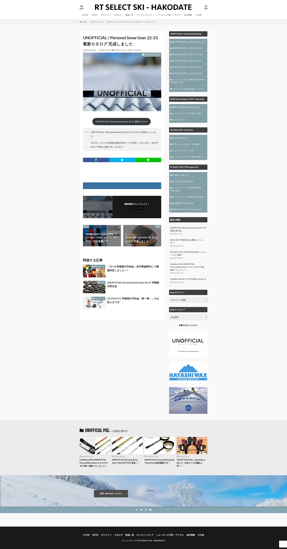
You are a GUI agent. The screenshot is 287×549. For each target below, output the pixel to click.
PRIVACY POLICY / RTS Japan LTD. (186, 209)
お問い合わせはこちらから (111, 493)
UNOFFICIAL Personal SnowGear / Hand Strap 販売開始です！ (159, 461)
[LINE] (148, 160)
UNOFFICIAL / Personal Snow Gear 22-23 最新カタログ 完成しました (131, 22)
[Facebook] (96, 160)
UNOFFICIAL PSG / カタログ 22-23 (187, 73)
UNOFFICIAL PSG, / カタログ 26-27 (187, 48)
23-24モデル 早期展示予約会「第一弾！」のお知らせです (133, 300)
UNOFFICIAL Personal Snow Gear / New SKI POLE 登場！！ (125, 461)
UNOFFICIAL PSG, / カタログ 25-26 (187, 54)
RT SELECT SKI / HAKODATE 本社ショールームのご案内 (188, 253)
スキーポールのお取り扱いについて (187, 89)
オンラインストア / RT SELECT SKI (186, 113)
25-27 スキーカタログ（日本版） (186, 144)
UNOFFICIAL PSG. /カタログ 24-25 (187, 61)
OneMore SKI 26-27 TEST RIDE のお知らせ (188, 279)
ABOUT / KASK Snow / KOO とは (186, 107)
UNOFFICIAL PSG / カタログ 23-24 (187, 67)
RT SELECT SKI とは (180, 175)
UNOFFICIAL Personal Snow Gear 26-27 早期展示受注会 (133, 284)
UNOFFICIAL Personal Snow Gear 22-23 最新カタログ (122, 121)
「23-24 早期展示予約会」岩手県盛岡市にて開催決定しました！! (133, 268)
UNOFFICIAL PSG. (96, 22)
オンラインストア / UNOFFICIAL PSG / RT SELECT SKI (187, 81)
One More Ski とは (180, 138)
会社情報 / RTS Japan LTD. (183, 203)
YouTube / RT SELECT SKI (182, 181)
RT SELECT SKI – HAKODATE (151, 540)
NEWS (130, 50)
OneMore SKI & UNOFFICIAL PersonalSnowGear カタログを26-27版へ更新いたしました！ (187, 267)
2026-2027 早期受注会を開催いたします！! (186, 241)
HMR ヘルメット (99, 266)
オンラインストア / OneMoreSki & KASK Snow (185, 189)
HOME (84, 22)
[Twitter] (122, 160)
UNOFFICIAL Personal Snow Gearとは (188, 42)
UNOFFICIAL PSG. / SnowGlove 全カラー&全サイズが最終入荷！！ (191, 463)
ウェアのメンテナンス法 (182, 150)
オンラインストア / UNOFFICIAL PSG (188, 197)
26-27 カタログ (178, 119)
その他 (198, 15)
